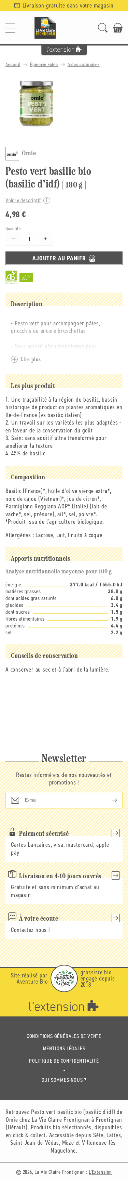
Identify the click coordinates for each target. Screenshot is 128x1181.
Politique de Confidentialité (64, 1060)
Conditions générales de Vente (64, 1036)
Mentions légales (64, 1048)
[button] (10, 27)
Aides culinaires (84, 64)
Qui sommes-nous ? (64, 1079)
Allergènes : (19, 535)
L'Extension (100, 1172)
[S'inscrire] (109, 800)
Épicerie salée (44, 64)
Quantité (13, 228)
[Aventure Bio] (64, 978)
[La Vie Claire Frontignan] (45, 28)
